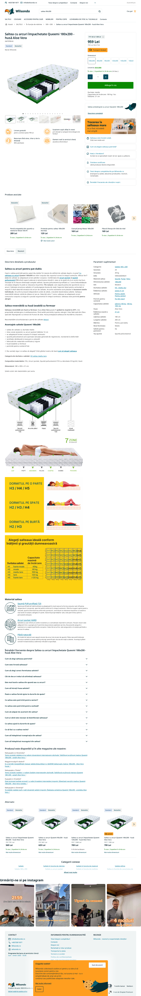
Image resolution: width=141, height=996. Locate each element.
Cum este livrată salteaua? (16, 664)
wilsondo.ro (16, 949)
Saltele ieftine (120, 866)
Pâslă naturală (24, 634)
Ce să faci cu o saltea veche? (17, 729)
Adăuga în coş (110, 85)
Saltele (21, 866)
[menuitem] (8, 19)
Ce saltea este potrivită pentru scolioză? (22, 706)
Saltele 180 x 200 (121, 267)
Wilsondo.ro (16, 946)
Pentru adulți (120, 294)
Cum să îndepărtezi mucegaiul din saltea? (22, 741)
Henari (46, 319)
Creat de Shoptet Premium (123, 992)
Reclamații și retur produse (61, 948)
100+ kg (118, 306)
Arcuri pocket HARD (27, 620)
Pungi (123, 279)
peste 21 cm (119, 291)
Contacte (73, 3)
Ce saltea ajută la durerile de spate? (20, 724)
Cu (80, 273)
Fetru (128, 279)
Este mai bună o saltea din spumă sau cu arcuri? (25, 682)
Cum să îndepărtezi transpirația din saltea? (23, 735)
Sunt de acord (97, 965)
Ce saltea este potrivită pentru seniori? (21, 700)
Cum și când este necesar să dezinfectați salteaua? (26, 718)
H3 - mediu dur (120, 288)
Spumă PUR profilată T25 (29, 603)
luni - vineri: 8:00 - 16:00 (23, 954)
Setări (39, 989)
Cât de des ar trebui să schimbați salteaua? (23, 676)
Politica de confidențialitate (61, 957)
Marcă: (10, 50)
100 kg (129, 304)
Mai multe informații (43, 983)
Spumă (117, 279)
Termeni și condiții (58, 954)
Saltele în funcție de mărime (54, 866)
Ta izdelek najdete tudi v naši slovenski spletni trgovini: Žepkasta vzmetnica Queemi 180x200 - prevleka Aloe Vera (46, 791)
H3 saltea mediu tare (38, 356)
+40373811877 (17, 942)
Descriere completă (95, 113)
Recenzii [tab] (21, 251)
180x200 (118, 282)
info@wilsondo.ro (18, 939)
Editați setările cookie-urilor (17, 991)
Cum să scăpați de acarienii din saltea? (21, 712)
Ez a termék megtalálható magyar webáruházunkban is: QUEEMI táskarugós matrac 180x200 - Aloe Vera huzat (44, 765)
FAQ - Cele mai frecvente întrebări (63, 960)
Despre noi (84, 3)
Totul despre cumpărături (58, 3)
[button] (23, 113)
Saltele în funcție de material (87, 866)
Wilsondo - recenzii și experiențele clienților (110, 939)
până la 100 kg (120, 304)
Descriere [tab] (10, 251)
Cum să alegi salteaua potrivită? (18, 659)
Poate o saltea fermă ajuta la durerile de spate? (25, 694)
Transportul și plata (58, 951)
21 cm (117, 312)
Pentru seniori (120, 296)
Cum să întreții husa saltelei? (17, 688)
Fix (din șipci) (120, 299)
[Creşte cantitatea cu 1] (105, 76)
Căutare (99, 11)
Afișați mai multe (70, 872)
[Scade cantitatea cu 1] (90, 76)
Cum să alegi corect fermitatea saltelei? (22, 670)
